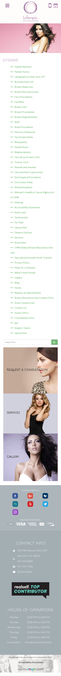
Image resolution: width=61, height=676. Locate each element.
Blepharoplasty (22, 152)
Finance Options (23, 232)
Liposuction (20, 227)
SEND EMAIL (24, 571)
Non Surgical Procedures (27, 177)
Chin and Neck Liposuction (28, 172)
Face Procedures (23, 96)
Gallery (18, 277)
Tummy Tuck (21, 162)
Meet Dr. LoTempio (24, 267)
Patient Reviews (23, 66)
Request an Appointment (27, 292)
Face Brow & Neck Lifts (27, 157)
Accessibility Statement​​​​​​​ (30, 662)
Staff (17, 121)
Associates (20, 242)
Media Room (21, 146)
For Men (18, 222)
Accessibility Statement (27, 207)
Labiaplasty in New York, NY (29, 76)
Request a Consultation (27, 370)
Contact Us (20, 307)
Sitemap (18, 202)
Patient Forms (21, 71)
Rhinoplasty (20, 141)
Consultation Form (24, 317)
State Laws (20, 212)
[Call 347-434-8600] (50, 6)
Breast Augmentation (25, 116)
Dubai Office (21, 312)
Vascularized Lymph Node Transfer (33, 257)
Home (17, 287)
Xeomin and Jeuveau (25, 167)
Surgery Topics (22, 327)
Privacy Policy (22, 262)
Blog (17, 282)
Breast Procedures (24, 111)
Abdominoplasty (23, 187)
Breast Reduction (23, 86)
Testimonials (21, 217)
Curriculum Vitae (23, 182)
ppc (16, 322)
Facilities (19, 101)
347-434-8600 (25, 561)
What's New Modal (24, 272)
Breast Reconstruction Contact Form (34, 297)
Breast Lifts (20, 106)
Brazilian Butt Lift (23, 81)
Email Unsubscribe (24, 302)
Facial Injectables (23, 136)
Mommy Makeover (24, 131)
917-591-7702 (25, 566)
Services (18, 237)
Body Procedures (23, 126)
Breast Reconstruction (26, 91)
